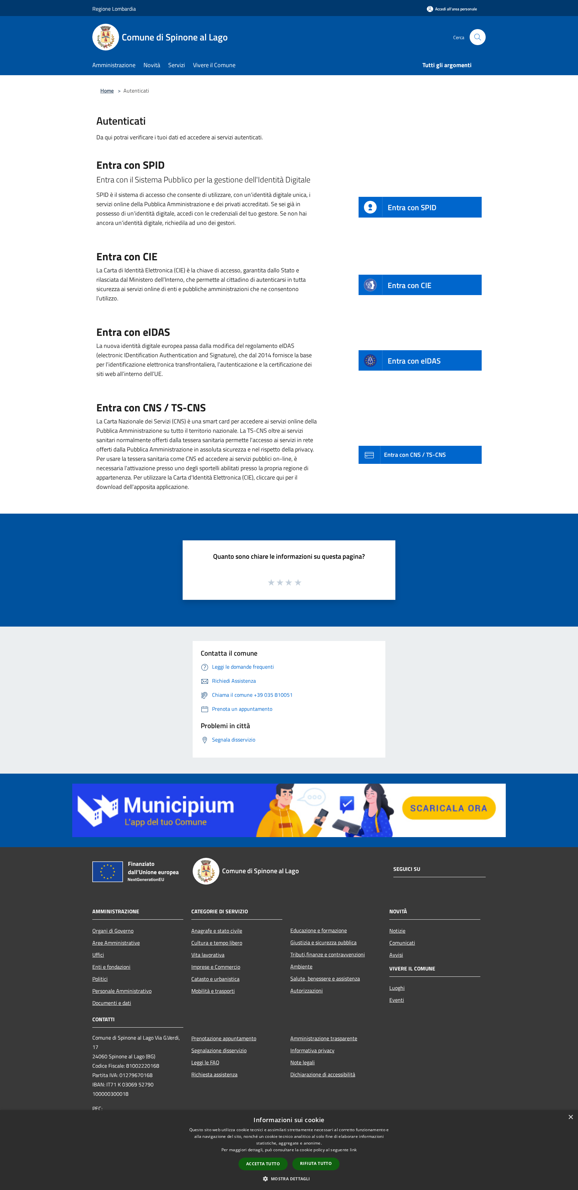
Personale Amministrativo (122, 991)
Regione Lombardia (114, 9)
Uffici (98, 955)
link (353, 1150)
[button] (289, 1178)
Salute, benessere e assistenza (325, 978)
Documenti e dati (111, 1003)
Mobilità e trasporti (213, 991)
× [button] (570, 1117)
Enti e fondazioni (111, 967)
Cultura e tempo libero (216, 943)
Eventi (396, 1000)
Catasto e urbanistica (215, 979)
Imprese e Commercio (215, 967)
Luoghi (397, 988)
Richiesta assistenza (214, 1074)
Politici (100, 979)
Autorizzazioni (306, 990)
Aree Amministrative (116, 943)
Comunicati (402, 943)
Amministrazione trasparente (323, 1038)
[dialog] (289, 1150)
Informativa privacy (312, 1050)
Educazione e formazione (318, 930)
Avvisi (396, 955)
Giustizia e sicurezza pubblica (323, 942)
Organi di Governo (112, 931)
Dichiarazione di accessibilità (322, 1074)
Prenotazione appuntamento (223, 1038)
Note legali (302, 1062)
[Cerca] (478, 37)
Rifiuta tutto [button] (316, 1163)
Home (107, 91)
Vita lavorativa (207, 955)
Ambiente (301, 966)
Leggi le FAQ (205, 1062)
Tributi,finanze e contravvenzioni (327, 954)
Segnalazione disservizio (219, 1050)
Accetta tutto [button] (263, 1164)
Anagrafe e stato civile (216, 931)
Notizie (397, 931)
